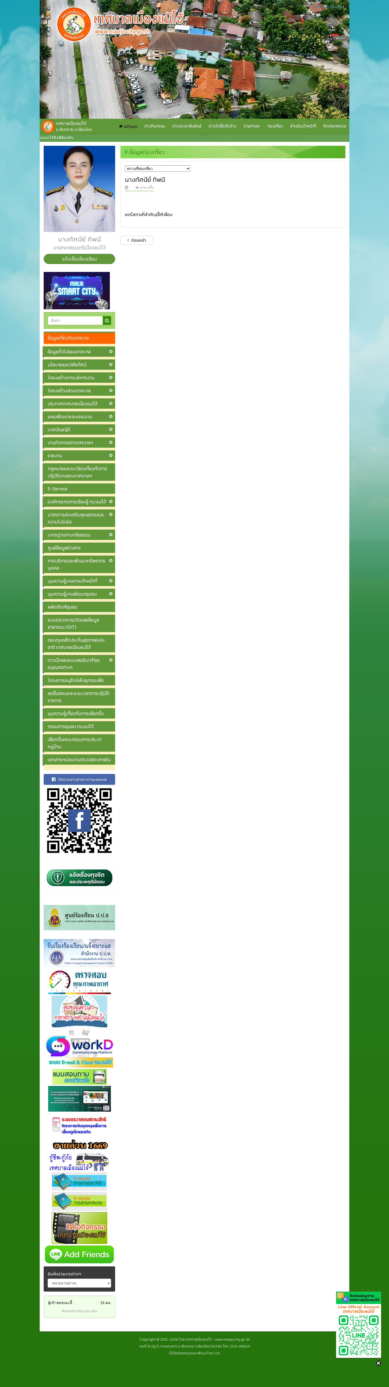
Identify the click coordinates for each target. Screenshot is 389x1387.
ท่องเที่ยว (275, 126)
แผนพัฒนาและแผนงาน (70, 416)
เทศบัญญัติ (59, 429)
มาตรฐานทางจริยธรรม (69, 534)
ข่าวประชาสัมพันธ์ (186, 126)
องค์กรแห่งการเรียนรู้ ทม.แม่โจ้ (77, 501)
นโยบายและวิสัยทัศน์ (67, 364)
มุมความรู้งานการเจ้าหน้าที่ (72, 580)
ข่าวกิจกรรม (154, 126)
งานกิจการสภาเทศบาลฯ (70, 442)
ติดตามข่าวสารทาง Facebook (82, 779)
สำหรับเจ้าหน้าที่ (303, 126)
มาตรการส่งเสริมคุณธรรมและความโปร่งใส (76, 518)
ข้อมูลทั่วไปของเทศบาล (69, 351)
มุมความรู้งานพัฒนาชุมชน (72, 593)
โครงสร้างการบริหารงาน (71, 377)
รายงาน (55, 455)
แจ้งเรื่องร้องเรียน (79, 258)
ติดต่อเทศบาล (334, 126)
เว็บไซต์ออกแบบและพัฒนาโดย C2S (194, 1353)
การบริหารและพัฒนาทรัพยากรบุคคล (76, 564)
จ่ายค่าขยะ (251, 126)
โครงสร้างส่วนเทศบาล (69, 390)
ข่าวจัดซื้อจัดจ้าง (222, 126)
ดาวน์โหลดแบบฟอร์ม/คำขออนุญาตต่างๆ (74, 664)
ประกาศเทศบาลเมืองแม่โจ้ (72, 403)
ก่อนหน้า (138, 240)
